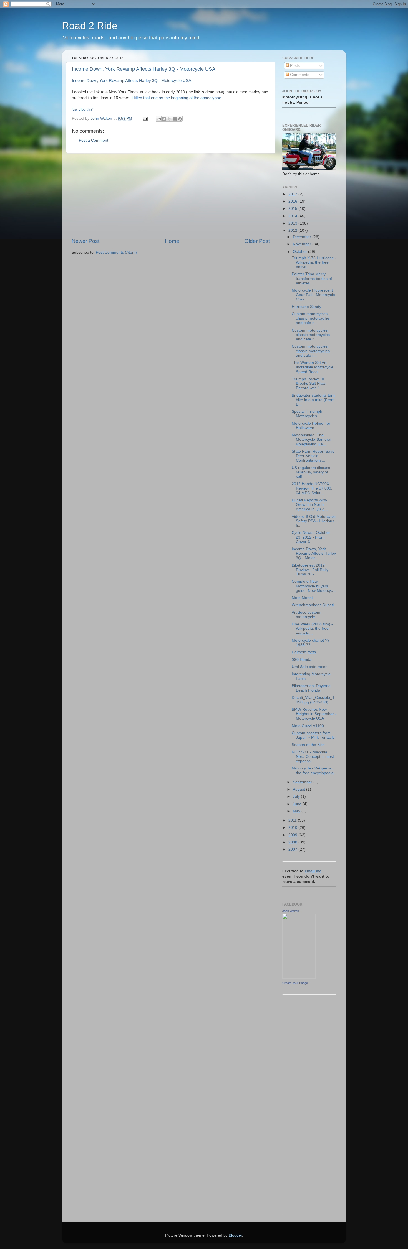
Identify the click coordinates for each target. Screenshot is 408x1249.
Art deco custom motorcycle (306, 614)
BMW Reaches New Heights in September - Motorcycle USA (314, 713)
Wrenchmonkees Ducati (313, 605)
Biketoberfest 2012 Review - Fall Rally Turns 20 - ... (310, 569)
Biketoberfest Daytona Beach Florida (311, 688)
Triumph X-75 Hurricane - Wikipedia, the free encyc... (314, 262)
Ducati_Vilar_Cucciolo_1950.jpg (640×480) (313, 699)
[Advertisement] (170, 195)
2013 (293, 223)
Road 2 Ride (89, 25)
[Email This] (159, 119)
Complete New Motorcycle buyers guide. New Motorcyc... (314, 585)
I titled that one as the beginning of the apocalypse (176, 98)
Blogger (235, 1235)
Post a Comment (93, 140)
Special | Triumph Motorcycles (307, 413)
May (297, 811)
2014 (293, 216)
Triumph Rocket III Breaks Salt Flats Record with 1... (309, 383)
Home (172, 241)
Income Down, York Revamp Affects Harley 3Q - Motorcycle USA (143, 69)
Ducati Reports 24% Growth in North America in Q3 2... (310, 504)
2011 (293, 820)
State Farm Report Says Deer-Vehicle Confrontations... (313, 455)
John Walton (290, 910)
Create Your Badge (295, 983)
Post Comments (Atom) (116, 252)
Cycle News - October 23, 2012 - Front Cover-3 (311, 537)
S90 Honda (301, 659)
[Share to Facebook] (174, 119)
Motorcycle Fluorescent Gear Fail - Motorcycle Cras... (313, 294)
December (302, 237)
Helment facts (304, 652)
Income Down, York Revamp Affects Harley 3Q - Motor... (314, 553)
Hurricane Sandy (306, 307)
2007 (293, 849)
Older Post (257, 241)
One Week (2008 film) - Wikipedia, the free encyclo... (312, 628)
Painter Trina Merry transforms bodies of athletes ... (312, 278)
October (300, 251)
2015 (293, 209)
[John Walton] (299, 977)
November (302, 244)
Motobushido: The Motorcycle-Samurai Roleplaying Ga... (311, 439)
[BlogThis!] (164, 119)
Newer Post (85, 241)
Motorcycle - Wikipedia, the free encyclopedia (313, 770)
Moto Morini (302, 598)
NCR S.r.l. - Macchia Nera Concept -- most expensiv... (313, 756)
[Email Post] (145, 118)
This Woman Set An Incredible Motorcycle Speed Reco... (312, 367)
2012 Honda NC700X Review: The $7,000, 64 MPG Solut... (312, 488)
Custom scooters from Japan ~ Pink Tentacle (313, 735)
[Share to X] (169, 119)
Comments (299, 75)
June (298, 804)
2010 (293, 827)
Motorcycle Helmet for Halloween (311, 425)
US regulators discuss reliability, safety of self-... (311, 472)
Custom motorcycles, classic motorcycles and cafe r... (311, 318)
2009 (293, 835)
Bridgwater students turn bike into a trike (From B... (313, 399)
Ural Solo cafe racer (309, 667)
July (297, 796)
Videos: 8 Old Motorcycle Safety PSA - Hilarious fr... (314, 520)
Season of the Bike (308, 745)
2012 (293, 230)
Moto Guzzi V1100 (308, 726)
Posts (294, 65)
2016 (293, 201)
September (303, 782)
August (299, 789)
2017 (293, 194)
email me (313, 871)
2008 (293, 842)
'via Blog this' (82, 109)
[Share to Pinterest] (180, 119)
